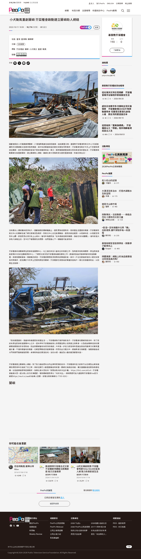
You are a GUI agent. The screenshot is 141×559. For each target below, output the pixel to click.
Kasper (108, 249)
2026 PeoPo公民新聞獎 (80, 526)
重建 (40, 49)
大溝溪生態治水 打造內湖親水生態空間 (117, 192)
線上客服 (128, 4)
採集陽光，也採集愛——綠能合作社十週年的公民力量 (117, 215)
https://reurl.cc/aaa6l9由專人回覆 (27, 376)
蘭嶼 (27, 49)
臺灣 (18, 39)
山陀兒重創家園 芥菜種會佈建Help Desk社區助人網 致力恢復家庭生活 (88, 469)
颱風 (44, 49)
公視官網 (119, 4)
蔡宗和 (108, 236)
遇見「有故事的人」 (99, 534)
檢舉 (96, 27)
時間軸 (32, 530)
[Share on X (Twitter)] (19, 63)
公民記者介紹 (55, 534)
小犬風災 (33, 49)
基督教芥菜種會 (51, 475)
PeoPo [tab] (46, 490)
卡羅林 (108, 183)
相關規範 (33, 526)
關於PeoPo (34, 523)
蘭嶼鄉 (30, 39)
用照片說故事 (76, 534)
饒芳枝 (108, 262)
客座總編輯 (54, 537)
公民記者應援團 (56, 530)
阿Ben (16, 469)
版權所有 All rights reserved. (21, 54)
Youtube (17, 526)
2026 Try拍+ (76, 523)
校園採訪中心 (98, 10)
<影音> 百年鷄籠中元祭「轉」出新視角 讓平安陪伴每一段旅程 (116, 230)
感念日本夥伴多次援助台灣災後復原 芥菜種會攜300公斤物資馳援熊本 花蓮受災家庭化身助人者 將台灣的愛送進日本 (117, 110)
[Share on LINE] (23, 63)
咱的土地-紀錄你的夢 (79, 530)
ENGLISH (110, 4)
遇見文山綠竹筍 (109, 203)
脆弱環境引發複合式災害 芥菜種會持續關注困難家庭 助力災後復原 (57, 469)
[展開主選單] (128, 10)
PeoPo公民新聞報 (57, 523)
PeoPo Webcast (56, 526)
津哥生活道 (109, 220)
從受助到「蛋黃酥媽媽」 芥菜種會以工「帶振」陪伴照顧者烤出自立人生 (117, 128)
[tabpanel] (54, 497)
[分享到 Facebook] (15, 63)
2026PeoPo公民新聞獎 (112, 166)
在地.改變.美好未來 (98, 530)
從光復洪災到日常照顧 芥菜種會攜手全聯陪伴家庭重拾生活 (117, 93)
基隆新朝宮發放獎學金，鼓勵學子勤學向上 (117, 244)
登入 (92, 3)
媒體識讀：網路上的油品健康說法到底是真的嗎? (117, 257)
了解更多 (117, 50)
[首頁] (19, 10)
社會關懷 (21, 44)
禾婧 (107, 196)
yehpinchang (106, 75)
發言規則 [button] (96, 490)
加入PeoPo (100, 4)
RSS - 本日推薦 (119, 526)
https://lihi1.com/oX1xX (81, 370)
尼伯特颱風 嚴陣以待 (24, 466)
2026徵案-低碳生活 (99, 523)
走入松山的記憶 (109, 180)
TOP (129, 547)
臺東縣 (24, 39)
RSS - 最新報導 (119, 523)
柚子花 (113, 75)
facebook (11, 526)
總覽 (67, 10)
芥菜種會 (20, 49)
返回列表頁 (54, 504)
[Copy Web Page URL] (28, 63)
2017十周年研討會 (98, 526)
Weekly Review (35, 534)
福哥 (107, 207)
